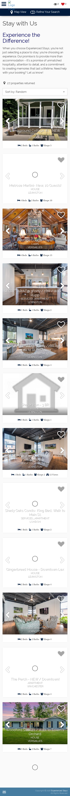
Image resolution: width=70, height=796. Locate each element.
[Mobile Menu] (3, 4)
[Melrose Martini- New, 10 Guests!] (35, 174)
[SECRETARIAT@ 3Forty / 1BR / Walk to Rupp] (35, 284)
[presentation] (7, 121)
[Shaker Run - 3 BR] (35, 394)
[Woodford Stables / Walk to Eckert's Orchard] (35, 723)
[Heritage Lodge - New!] (35, 229)
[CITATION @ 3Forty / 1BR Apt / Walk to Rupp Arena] (35, 449)
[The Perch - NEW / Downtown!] (35, 668)
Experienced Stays (59, 791)
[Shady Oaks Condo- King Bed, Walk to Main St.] (35, 504)
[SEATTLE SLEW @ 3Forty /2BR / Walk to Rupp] (35, 613)
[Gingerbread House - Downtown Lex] (35, 559)
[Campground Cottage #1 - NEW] (35, 120)
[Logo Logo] (12, 6)
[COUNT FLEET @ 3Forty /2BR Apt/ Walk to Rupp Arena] (35, 339)
